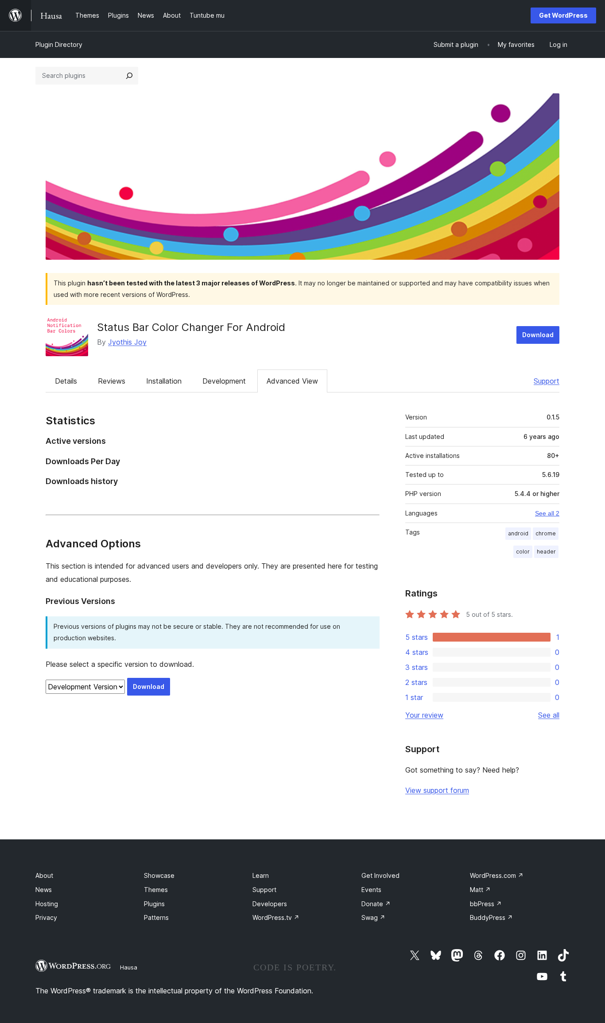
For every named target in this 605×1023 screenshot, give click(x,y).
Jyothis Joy (127, 342)
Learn (260, 875)
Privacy (46, 917)
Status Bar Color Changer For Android (191, 327)
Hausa (128, 967)
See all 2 (547, 513)
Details (66, 381)
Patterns (156, 917)
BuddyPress (491, 917)
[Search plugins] (129, 76)
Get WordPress (563, 15)
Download (538, 334)
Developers (269, 904)
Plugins (154, 904)
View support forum (437, 790)
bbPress (486, 904)
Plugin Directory (58, 44)
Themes (156, 889)
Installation (164, 381)
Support (546, 381)
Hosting (46, 904)
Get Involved (380, 875)
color (523, 551)
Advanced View (292, 381)
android (518, 533)
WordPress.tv (275, 917)
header (546, 551)
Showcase (159, 875)
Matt (480, 889)
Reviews (111, 381)
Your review (424, 715)
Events (371, 889)
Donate (376, 904)
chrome (545, 533)
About (44, 875)
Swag (373, 917)
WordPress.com (497, 875)
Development (224, 381)
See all (548, 715)
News (43, 889)
